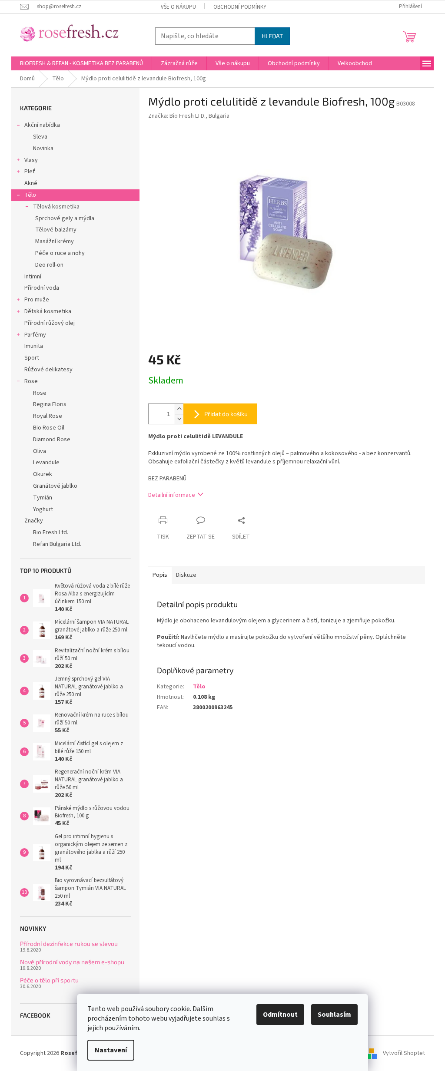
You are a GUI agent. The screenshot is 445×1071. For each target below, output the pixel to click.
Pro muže (36, 299)
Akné (30, 183)
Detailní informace (171, 495)
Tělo (30, 195)
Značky (33, 520)
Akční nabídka (42, 125)
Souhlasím (334, 1014)
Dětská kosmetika (47, 311)
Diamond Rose (51, 439)
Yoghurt (43, 509)
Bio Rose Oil (48, 427)
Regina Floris (49, 404)
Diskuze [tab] (186, 575)
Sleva (40, 136)
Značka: (188, 116)
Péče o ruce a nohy (60, 253)
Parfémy (35, 335)
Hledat (272, 36)
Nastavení (111, 1050)
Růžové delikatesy (48, 369)
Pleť (29, 171)
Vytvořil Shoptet (404, 1053)
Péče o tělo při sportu (49, 980)
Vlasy (31, 160)
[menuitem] (81, 63)
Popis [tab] (160, 575)
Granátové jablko (55, 486)
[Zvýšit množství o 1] (179, 409)
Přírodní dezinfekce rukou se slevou (69, 943)
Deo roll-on (49, 265)
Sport (31, 358)
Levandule (46, 462)
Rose (31, 381)
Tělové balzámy (55, 229)
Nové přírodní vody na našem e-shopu (72, 962)
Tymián (42, 497)
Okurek (42, 474)
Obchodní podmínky (239, 7)
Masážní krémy (54, 241)
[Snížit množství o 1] (179, 419)
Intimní (32, 276)
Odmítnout (280, 1014)
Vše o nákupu (178, 7)
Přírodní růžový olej (49, 323)
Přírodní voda (41, 288)
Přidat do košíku (226, 413)
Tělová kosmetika (56, 206)
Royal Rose (47, 416)
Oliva (39, 451)
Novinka (43, 148)
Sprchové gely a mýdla (64, 218)
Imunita (33, 346)
